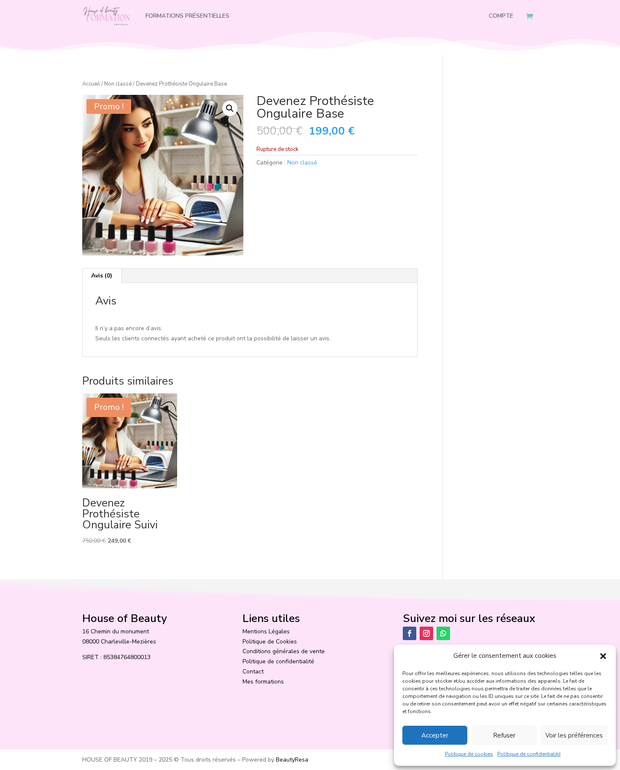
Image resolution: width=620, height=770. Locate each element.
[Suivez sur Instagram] (426, 633)
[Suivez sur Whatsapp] (443, 633)
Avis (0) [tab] (101, 276)
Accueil (91, 84)
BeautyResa (292, 760)
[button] (603, 656)
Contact (253, 672)
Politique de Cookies (270, 642)
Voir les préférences (574, 735)
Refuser (504, 735)
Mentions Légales (266, 631)
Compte (501, 16)
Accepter (434, 735)
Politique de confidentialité (529, 754)
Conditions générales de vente (284, 651)
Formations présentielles (187, 16)
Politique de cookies (469, 754)
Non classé (118, 84)
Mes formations (263, 682)
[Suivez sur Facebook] (409, 633)
